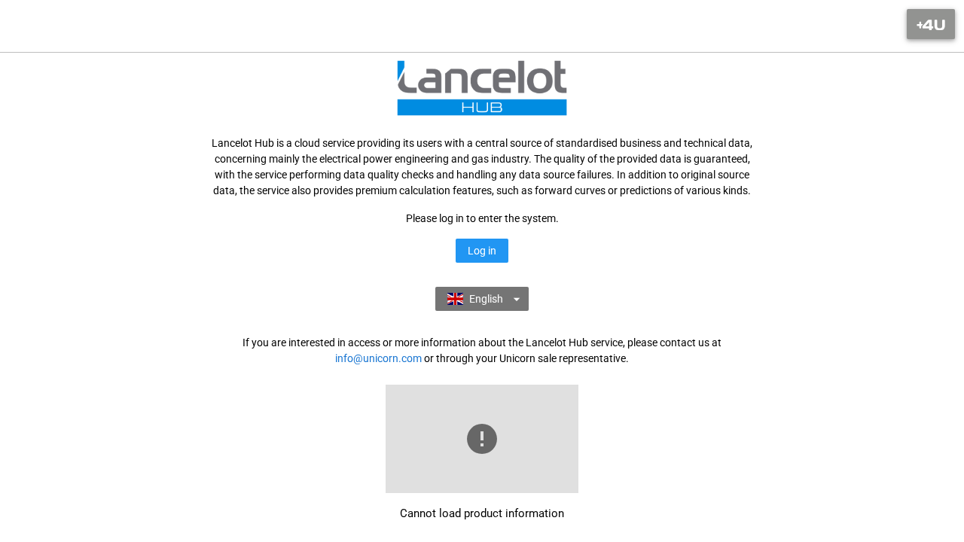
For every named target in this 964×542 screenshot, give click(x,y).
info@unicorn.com (378, 358)
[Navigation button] (931, 24)
